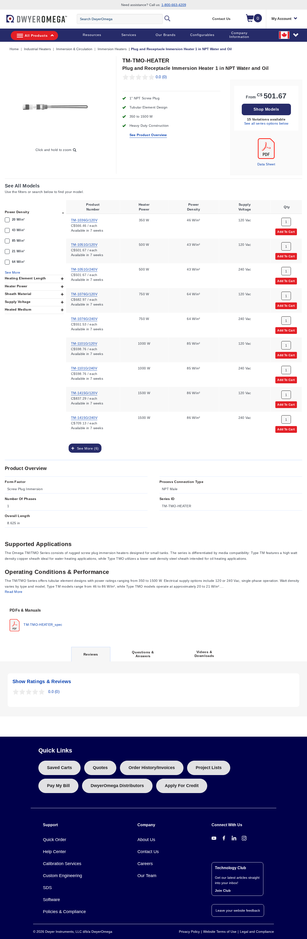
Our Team (146, 875)
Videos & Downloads (204, 654)
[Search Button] (167, 19)
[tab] (37, 619)
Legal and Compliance (257, 931)
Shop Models (266, 109)
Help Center (54, 851)
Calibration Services (62, 863)
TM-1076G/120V (84, 294)
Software (51, 899)
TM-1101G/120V (84, 343)
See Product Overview (148, 135)
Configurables (202, 35)
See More (12, 272)
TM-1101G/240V (84, 368)
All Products (36, 35)
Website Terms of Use (219, 931)
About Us (146, 839)
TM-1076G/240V (84, 319)
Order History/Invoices (152, 767)
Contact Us (221, 19)
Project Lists (209, 767)
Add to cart (286, 231)
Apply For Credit (182, 785)
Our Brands (166, 35)
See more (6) (87, 448)
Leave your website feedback (238, 910)
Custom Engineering (62, 875)
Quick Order (54, 839)
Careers (145, 863)
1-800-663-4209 (173, 5)
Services (128, 35)
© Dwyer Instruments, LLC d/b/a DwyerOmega (72, 931)
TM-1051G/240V (84, 269)
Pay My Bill (58, 785)
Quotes (100, 767)
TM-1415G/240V (84, 418)
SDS (47, 887)
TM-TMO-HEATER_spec (42, 624)
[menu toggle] (21, 35)
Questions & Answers (143, 654)
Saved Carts (59, 767)
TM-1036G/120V (84, 220)
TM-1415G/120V (84, 393)
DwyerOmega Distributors (117, 785)
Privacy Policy (189, 931)
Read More (14, 592)
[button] (289, 35)
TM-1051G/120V (84, 245)
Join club (223, 890)
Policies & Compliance (64, 911)
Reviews (90, 657)
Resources (92, 35)
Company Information (239, 35)
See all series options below (266, 123)
